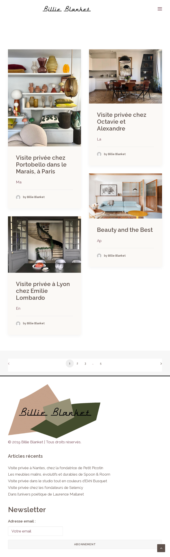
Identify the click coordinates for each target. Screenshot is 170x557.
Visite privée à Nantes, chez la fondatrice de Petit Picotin (55, 468)
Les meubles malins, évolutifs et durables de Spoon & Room (59, 474)
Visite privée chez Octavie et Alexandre (121, 121)
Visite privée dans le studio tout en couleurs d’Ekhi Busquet (57, 481)
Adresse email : (22, 521)
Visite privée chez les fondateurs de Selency (45, 487)
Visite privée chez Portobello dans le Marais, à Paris (41, 164)
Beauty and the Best (125, 230)
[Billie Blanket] (66, 9)
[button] (44, 97)
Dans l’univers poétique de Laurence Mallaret (46, 494)
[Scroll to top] (161, 547)
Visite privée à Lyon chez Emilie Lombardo (43, 291)
